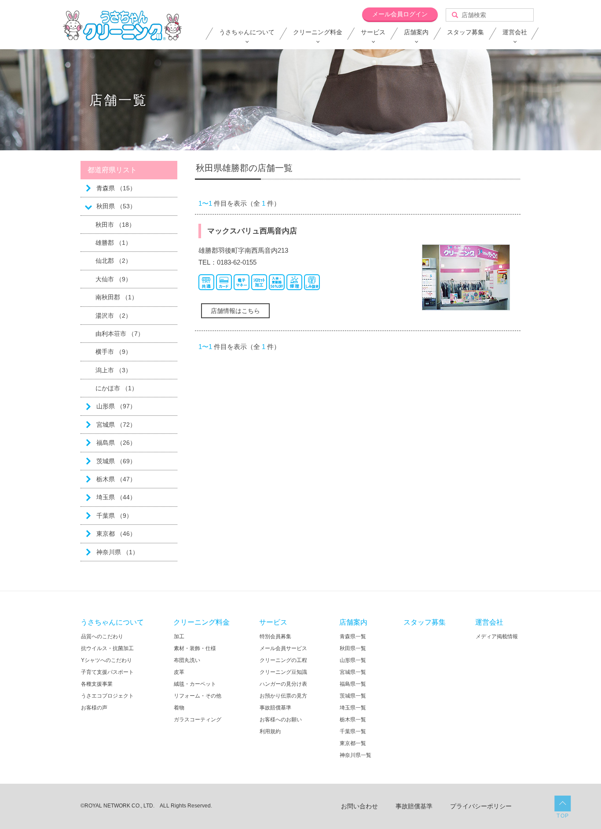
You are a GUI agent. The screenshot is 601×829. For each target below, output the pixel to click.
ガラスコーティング (197, 719)
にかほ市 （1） (116, 388)
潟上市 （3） (113, 370)
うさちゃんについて (247, 32)
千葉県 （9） (114, 515)
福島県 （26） (116, 442)
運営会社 (514, 32)
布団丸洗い (187, 660)
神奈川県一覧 (355, 755)
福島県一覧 (353, 684)
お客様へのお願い (281, 719)
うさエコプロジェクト (107, 696)
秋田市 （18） (115, 224)
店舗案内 (416, 32)
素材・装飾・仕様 (195, 648)
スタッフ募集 (465, 32)
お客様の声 (94, 708)
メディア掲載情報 (497, 636)
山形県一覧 (353, 660)
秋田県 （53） (116, 206)
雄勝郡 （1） (113, 242)
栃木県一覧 (353, 719)
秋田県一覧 (353, 648)
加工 (179, 636)
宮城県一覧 (353, 672)
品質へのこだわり (102, 636)
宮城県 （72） (116, 424)
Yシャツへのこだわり (106, 660)
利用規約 (270, 731)
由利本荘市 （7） (119, 333)
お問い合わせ (359, 806)
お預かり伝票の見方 (283, 696)
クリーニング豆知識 (283, 672)
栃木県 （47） (116, 479)
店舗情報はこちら (235, 310)
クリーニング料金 (317, 32)
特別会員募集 (275, 636)
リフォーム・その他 (197, 696)
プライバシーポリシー (481, 806)
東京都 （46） (116, 533)
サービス (373, 32)
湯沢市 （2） (113, 315)
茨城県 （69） (116, 461)
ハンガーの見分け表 (283, 684)
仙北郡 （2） (113, 260)
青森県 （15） (116, 188)
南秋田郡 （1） (116, 297)
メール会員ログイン (400, 14)
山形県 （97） (116, 406)
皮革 (179, 672)
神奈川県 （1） (117, 552)
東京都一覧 (353, 743)
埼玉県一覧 (353, 708)
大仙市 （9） (113, 279)
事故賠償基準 (275, 708)
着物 (179, 708)
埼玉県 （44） (116, 497)
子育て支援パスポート (107, 672)
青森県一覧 (353, 636)
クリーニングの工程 (283, 660)
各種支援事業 (97, 684)
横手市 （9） (113, 351)
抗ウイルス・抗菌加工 (107, 648)
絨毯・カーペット (195, 684)
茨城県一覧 (353, 696)
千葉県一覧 (353, 731)
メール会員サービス (283, 648)
